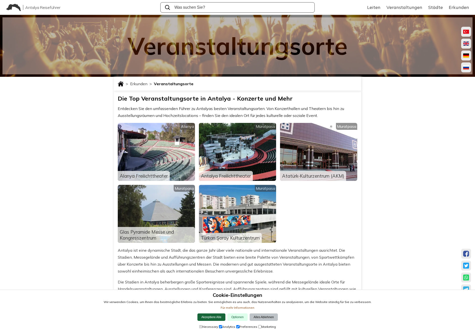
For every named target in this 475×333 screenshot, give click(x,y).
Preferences (248, 327)
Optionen (237, 317)
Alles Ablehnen (264, 317)
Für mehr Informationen (237, 307)
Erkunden (141, 83)
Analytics (228, 327)
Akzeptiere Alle (211, 317)
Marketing (268, 327)
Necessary (210, 327)
